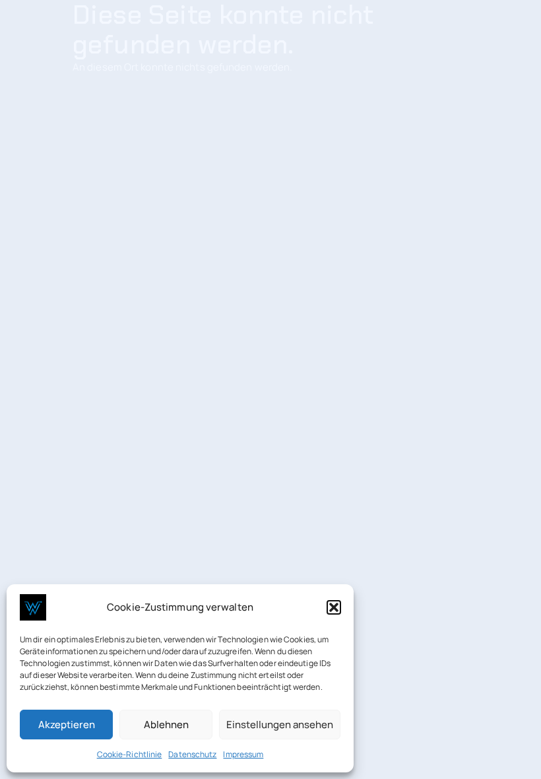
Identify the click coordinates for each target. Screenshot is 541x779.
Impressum (243, 754)
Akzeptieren (66, 724)
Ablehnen (166, 724)
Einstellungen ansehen (279, 724)
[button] (333, 607)
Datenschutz (192, 754)
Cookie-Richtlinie (129, 754)
